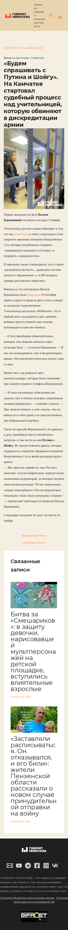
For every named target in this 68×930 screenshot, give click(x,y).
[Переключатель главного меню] (60, 17)
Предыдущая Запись (34, 535)
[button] (51, 15)
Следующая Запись (34, 542)
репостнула (21, 234)
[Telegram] (28, 866)
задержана (34, 295)
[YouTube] (19, 866)
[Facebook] (37, 866)
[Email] (10, 866)
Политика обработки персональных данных (27, 897)
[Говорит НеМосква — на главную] (17, 15)
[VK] (55, 866)
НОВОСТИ (11, 48)
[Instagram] (46, 866)
